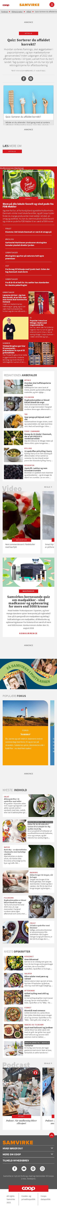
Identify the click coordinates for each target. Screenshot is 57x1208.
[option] (21, 522)
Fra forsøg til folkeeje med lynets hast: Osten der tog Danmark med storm (27, 270)
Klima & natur (17, 11)
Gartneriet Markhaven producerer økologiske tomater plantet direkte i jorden (26, 243)
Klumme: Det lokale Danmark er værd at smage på (28, 231)
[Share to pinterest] (30, 78)
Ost (7, 265)
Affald (29, 11)
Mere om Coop (12, 1154)
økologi (9, 239)
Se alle (47, 487)
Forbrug (4, 11)
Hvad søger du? (13, 1148)
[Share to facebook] (23, 78)
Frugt (8, 228)
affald (28, 33)
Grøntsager (11, 252)
